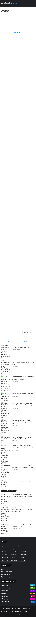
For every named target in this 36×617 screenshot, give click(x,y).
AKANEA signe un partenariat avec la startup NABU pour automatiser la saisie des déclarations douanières (17, 321)
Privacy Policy (18, 611)
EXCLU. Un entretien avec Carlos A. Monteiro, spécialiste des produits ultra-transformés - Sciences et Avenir (18, 33)
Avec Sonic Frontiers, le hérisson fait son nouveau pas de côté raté (16, 286)
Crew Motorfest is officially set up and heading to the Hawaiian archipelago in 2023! (23, 362)
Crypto (23, 546)
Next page (27, 332)
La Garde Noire (6, 577)
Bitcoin (14, 546)
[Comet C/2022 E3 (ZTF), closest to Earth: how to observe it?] (5, 439)
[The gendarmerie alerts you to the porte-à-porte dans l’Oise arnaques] (5, 500)
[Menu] (2, 4)
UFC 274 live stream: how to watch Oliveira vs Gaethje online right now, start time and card (22, 509)
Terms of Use (9, 611)
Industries (5, 602)
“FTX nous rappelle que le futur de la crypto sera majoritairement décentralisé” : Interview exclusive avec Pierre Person (18, 158)
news (13, 554)
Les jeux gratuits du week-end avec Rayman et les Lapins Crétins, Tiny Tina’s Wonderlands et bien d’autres (18, 134)
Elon (17, 549)
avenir (5, 546)
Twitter (5, 560)
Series (15, 557)
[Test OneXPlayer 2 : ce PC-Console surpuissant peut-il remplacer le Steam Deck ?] (5, 427)
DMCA (3, 611)
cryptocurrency (7, 549)
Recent (9, 341)
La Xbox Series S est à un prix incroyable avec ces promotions (16, 261)
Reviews (5, 596)
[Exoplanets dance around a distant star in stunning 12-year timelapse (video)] (5, 472)
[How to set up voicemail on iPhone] (5, 483)
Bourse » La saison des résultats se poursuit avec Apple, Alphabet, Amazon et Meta (17, 72)
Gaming (5, 590)
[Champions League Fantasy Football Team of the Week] (5, 529)
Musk (5, 554)
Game (5, 551)
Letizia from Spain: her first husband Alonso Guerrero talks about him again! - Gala (23, 404)
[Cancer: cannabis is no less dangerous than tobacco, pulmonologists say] (5, 352)
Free (25, 549)
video (14, 560)
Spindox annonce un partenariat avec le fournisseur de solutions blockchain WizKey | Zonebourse (15, 108)
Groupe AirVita (6, 574)
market (23, 551)
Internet (5, 599)
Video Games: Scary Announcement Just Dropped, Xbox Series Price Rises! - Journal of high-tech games (23, 447)
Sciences (6, 557)
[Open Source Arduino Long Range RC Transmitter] (5, 396)
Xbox (22, 560)
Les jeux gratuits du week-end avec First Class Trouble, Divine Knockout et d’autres (18, 198)
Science (5, 585)
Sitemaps (18, 614)
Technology (6, 588)
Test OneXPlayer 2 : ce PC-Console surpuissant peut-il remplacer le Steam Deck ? (23, 421)
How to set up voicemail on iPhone (21, 481)
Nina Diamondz (6, 572)
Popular (26, 341)
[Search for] (34, 4)
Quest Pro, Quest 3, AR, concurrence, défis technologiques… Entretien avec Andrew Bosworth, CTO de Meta (18, 233)
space (24, 557)
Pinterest (31, 611)
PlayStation (23, 554)
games (14, 551)
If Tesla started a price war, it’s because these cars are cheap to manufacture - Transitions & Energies (23, 377)
